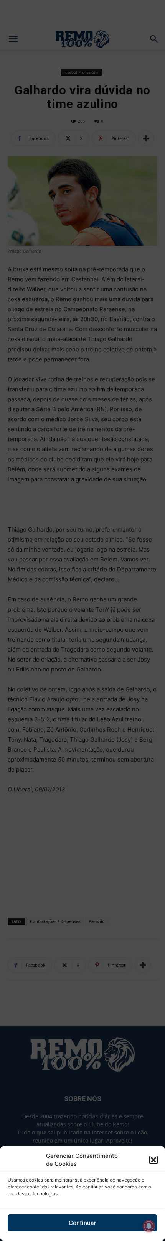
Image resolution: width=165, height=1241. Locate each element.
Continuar (82, 1222)
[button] (153, 1160)
